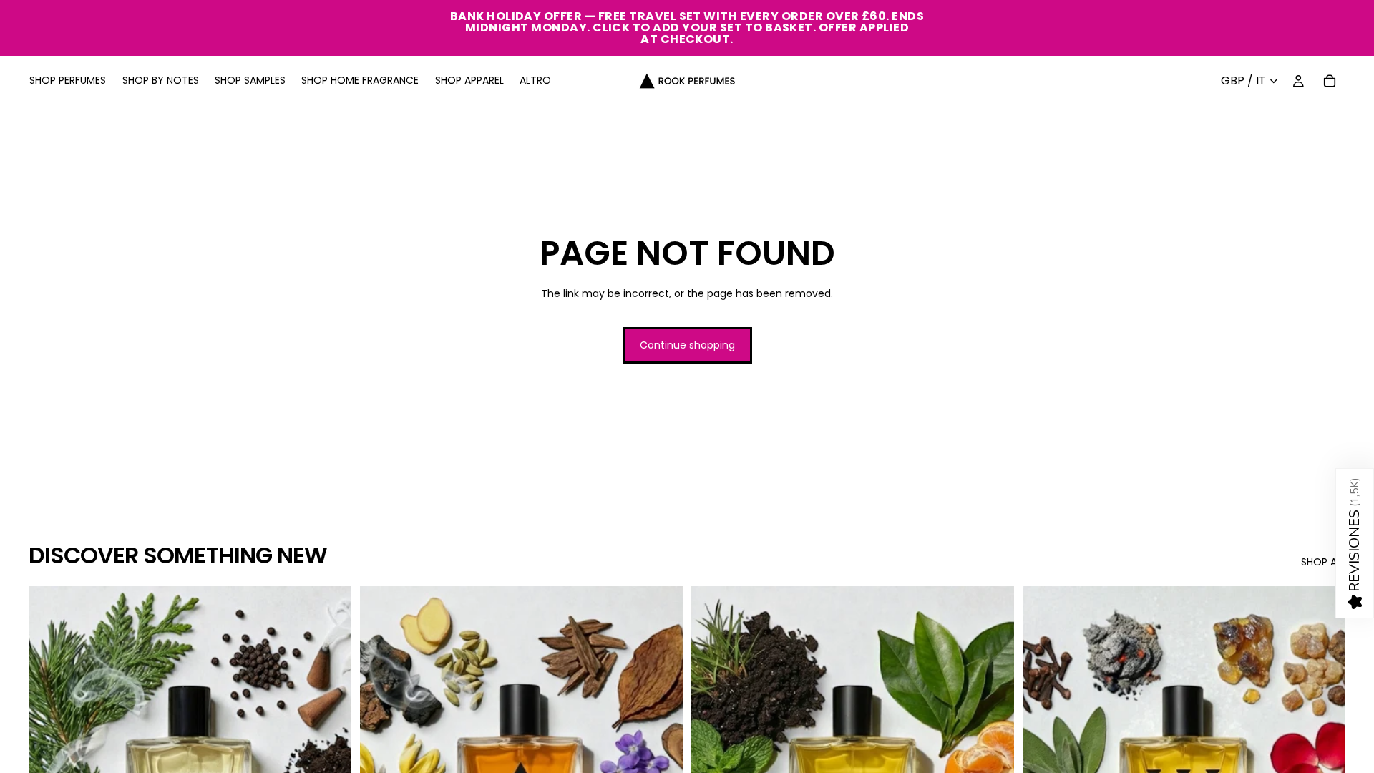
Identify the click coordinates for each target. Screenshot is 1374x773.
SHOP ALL (1323, 562)
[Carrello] (1329, 81)
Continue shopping (687, 345)
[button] (1354, 543)
